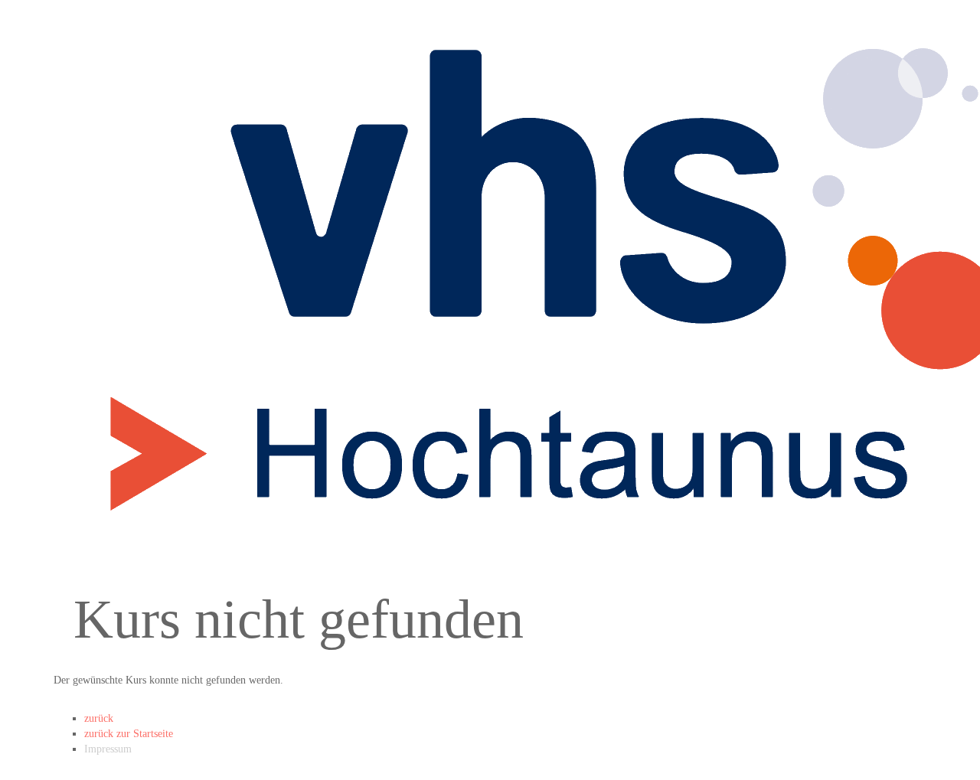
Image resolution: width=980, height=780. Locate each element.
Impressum (108, 749)
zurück (98, 718)
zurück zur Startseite (128, 733)
